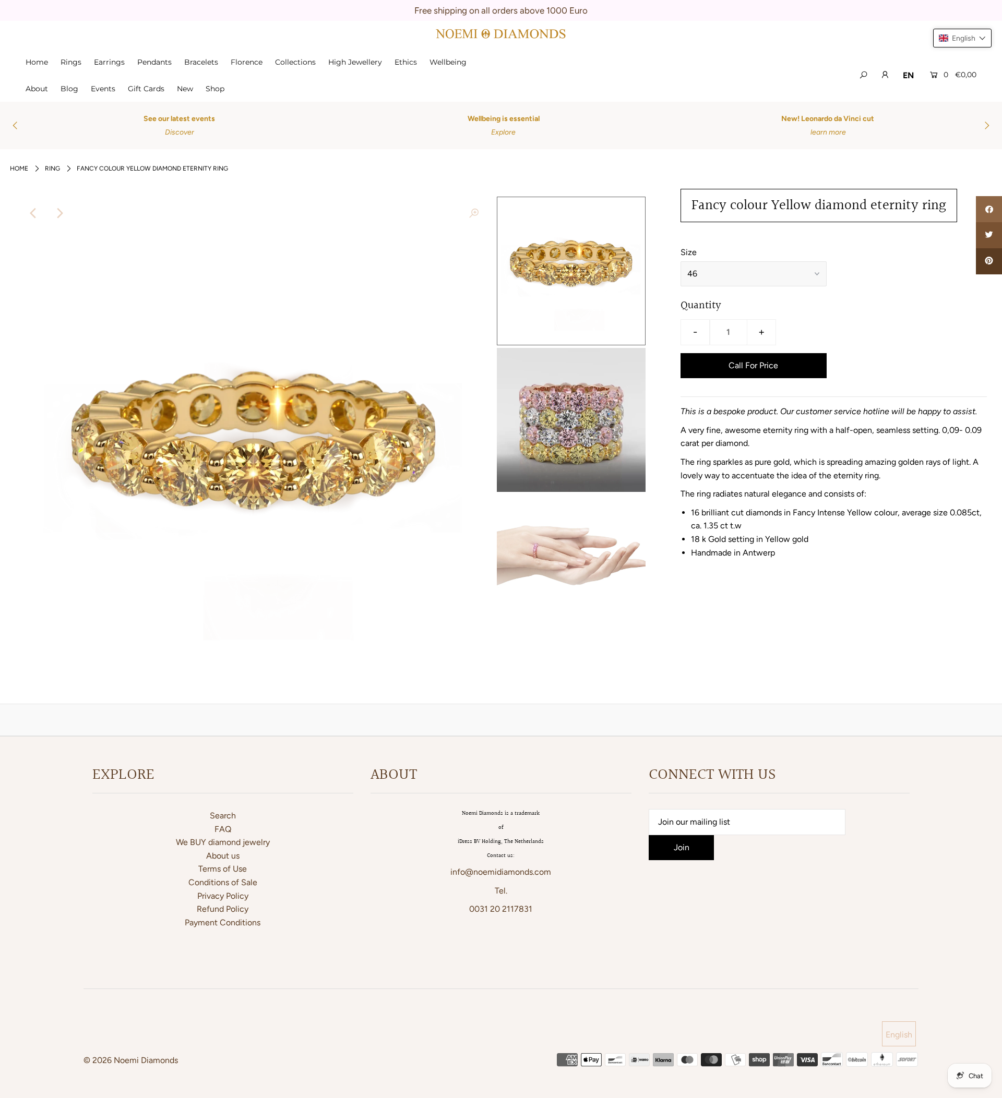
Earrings (109, 62)
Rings (71, 62)
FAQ (222, 829)
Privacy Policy (222, 896)
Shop (215, 88)
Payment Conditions (222, 922)
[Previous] (33, 213)
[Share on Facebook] (989, 209)
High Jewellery (355, 62)
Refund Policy (222, 909)
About (37, 88)
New (185, 88)
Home (37, 62)
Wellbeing (448, 62)
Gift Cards (146, 88)
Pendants (154, 62)
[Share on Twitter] (989, 235)
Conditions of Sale (222, 882)
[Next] (58, 213)
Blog (69, 88)
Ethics (406, 62)
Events (103, 88)
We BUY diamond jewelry (223, 842)
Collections (295, 62)
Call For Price (753, 365)
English (899, 1035)
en (908, 75)
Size (689, 252)
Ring (52, 168)
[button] (962, 38)
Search (223, 816)
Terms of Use (222, 869)
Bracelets (201, 62)
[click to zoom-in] (473, 213)
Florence (247, 62)
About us (223, 856)
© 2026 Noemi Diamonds (131, 1060)
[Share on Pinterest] (989, 261)
